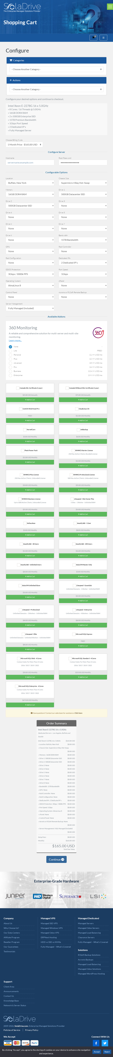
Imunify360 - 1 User (84, 523)
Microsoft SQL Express (83, 634)
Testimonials (9, 951)
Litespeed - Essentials (84, 585)
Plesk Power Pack (31, 450)
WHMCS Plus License (31, 475)
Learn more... (15, 340)
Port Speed (63, 269)
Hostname (10, 158)
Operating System (13, 281)
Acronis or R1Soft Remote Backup (73, 292)
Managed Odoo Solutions (89, 969)
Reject (107, 1052)
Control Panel (11, 292)
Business (57, 371)
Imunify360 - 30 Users (31, 544)
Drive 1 (62, 190)
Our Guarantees (11, 946)
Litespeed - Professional (31, 610)
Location (9, 178)
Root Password (65, 158)
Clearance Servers (86, 937)
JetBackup (84, 429)
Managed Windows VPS (52, 928)
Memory (9, 190)
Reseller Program (12, 942)
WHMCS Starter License (84, 450)
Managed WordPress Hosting (91, 973)
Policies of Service (12, 1030)
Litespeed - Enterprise (84, 610)
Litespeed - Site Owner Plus (84, 499)
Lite (57, 350)
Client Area (9, 986)
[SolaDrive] (56, 7)
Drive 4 (9, 212)
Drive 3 (62, 201)
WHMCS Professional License (84, 475)
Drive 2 (9, 201)
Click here (78, 713)
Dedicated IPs (64, 258)
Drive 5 (62, 212)
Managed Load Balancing (89, 932)
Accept (97, 1052)
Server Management (14, 304)
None (57, 346)
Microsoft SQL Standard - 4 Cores (84, 658)
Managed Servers (86, 923)
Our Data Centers (12, 932)
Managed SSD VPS (49, 923)
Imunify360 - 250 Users (83, 544)
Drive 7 (62, 224)
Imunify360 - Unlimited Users (30, 565)
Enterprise (57, 375)
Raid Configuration (13, 258)
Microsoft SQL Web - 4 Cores (30, 658)
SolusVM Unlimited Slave (31, 585)
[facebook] (96, 1043)
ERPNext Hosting (49, 937)
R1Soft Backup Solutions (89, 955)
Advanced (57, 363)
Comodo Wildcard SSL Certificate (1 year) (84, 388)
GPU (8, 247)
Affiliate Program (12, 937)
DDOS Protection (13, 269)
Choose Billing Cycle (14, 140)
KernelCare (30, 429)
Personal (57, 355)
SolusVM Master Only (84, 565)
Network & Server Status (15, 1005)
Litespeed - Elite (31, 634)
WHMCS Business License (30, 499)
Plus (57, 359)
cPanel (61, 281)
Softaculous (31, 523)
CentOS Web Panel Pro (30, 409)
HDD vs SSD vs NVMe (51, 942)
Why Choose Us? (11, 928)
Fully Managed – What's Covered (56, 946)
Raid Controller (65, 247)
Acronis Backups (85, 959)
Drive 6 (9, 224)
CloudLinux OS (83, 409)
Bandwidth (63, 235)
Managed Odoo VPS (50, 932)
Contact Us (9, 996)
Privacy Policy (31, 1030)
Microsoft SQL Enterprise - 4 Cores (31, 686)
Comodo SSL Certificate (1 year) (30, 388)
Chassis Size (64, 178)
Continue (55, 859)
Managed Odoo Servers (88, 928)
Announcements (11, 991)
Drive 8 (9, 235)
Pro (57, 367)
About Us (8, 923)
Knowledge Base (11, 1000)
